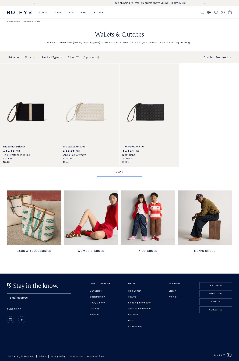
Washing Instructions (139, 308)
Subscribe (14, 309)
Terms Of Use (76, 356)
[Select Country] (209, 12)
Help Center (134, 290)
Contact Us (215, 309)
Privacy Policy (58, 356)
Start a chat (215, 285)
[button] (43, 12)
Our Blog (95, 308)
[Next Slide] (203, 3)
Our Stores (96, 290)
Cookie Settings (95, 356)
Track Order (216, 293)
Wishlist (173, 296)
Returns (132, 296)
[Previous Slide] (35, 3)
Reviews (94, 314)
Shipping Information (139, 302)
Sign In (172, 290)
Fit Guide (133, 314)
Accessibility (135, 326)
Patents (43, 356)
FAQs (131, 320)
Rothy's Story (97, 302)
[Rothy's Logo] (19, 12)
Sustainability (97, 296)
